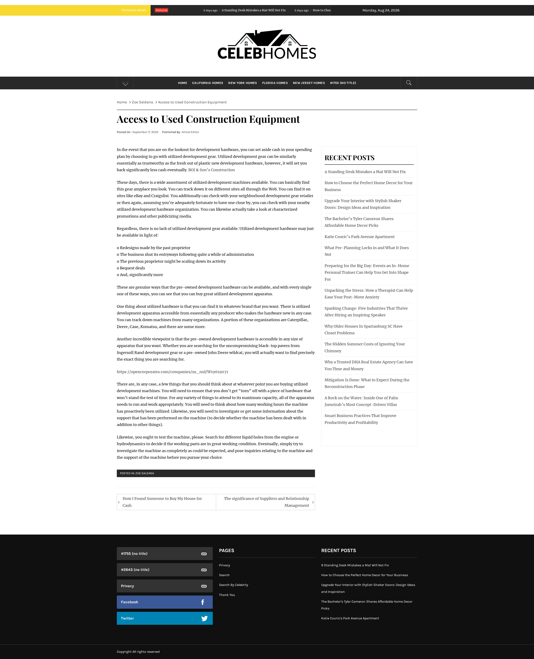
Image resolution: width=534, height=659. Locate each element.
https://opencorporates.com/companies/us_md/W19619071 (172, 371)
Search (224, 575)
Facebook (129, 602)
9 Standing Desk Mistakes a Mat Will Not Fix (218, 10)
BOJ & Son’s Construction (211, 169)
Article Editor (190, 132)
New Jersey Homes (309, 83)
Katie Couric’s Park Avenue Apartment (360, 236)
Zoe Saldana (144, 473)
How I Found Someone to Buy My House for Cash (162, 502)
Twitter (127, 618)
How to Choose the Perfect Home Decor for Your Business (318, 10)
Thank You (227, 595)
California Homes (207, 83)
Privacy (127, 586)
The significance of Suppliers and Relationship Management (266, 502)
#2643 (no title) (135, 569)
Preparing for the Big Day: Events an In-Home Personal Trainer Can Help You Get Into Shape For (367, 272)
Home (182, 83)
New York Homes (242, 83)
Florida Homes (275, 83)
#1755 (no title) (343, 83)
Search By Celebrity (233, 585)
